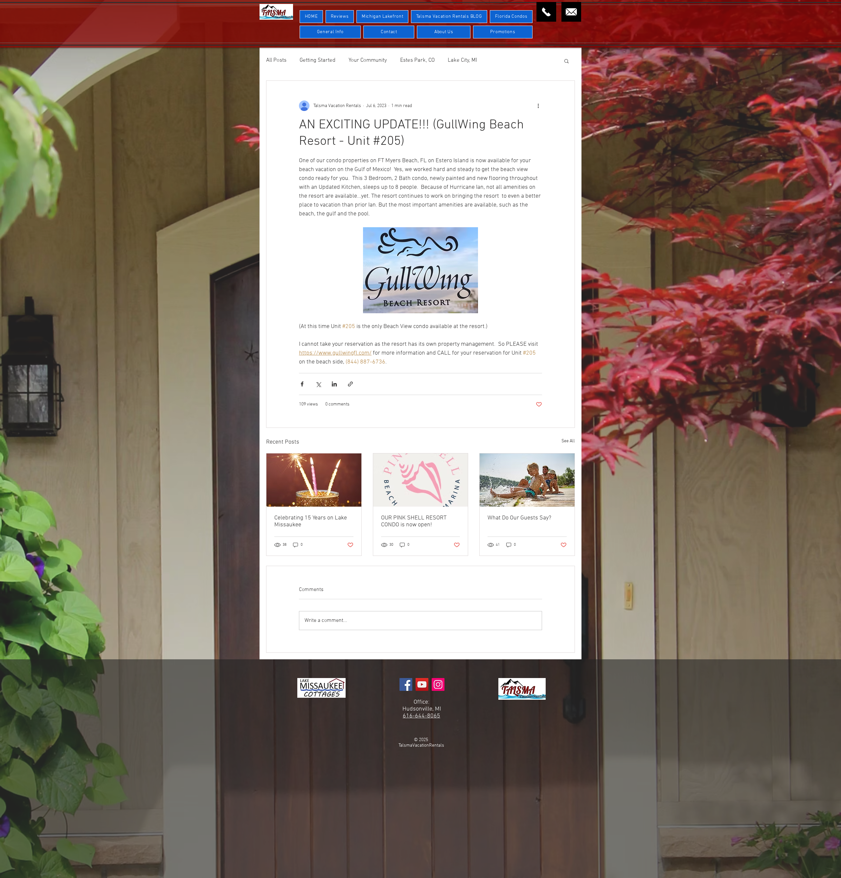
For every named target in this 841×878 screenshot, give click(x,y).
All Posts (276, 60)
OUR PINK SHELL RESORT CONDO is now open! (413, 521)
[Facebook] (405, 684)
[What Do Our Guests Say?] (527, 480)
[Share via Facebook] (302, 384)
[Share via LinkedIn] (334, 384)
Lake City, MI (462, 60)
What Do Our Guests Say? (519, 518)
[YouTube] (422, 684)
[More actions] (538, 106)
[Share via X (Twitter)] (318, 384)
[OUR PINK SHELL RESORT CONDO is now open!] (420, 480)
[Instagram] (438, 684)
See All (568, 441)
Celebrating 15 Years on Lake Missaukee (310, 521)
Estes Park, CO (417, 60)
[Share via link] (350, 384)
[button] (566, 60)
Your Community (368, 60)
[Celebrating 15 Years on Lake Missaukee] (313, 480)
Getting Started (317, 60)
